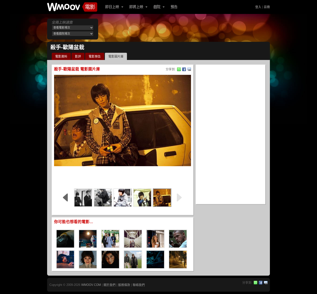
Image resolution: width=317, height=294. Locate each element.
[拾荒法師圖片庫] (110, 267)
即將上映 (136, 7)
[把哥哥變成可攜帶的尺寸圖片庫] (110, 246)
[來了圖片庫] (65, 267)
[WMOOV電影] (72, 7)
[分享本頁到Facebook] (184, 69)
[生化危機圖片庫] (178, 267)
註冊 (267, 7)
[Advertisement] (122, 176)
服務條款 (124, 285)
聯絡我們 (139, 285)
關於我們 (110, 285)
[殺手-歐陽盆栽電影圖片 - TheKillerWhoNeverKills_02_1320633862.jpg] (142, 197)
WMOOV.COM (91, 285)
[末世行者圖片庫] (133, 267)
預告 (174, 7)
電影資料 (61, 56)
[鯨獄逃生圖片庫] (155, 267)
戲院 (156, 7)
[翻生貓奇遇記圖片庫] (88, 246)
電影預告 (95, 56)
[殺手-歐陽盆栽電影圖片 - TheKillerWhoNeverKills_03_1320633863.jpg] (122, 197)
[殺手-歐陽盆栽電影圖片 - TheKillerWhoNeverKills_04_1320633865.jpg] (103, 197)
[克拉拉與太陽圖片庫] (88, 267)
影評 (78, 56)
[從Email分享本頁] (189, 69)
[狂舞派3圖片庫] (133, 246)
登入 (258, 7)
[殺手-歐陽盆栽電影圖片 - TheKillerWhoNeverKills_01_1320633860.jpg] (162, 197)
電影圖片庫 (115, 56)
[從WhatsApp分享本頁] (179, 69)
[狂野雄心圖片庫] (178, 246)
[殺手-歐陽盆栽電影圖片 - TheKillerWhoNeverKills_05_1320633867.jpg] (83, 197)
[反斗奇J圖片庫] (155, 246)
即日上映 (112, 7)
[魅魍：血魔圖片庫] (65, 246)
